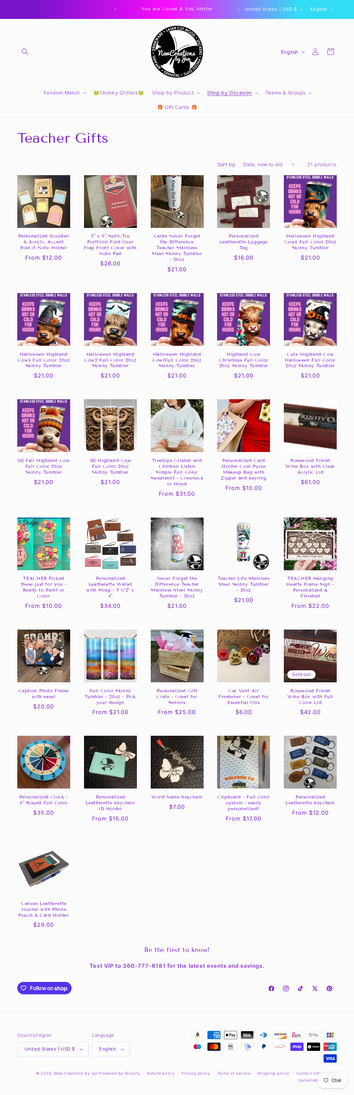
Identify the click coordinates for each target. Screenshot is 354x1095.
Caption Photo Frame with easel (44, 694)
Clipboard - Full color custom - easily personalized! (243, 803)
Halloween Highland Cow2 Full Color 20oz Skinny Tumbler (110, 360)
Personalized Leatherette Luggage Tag (244, 242)
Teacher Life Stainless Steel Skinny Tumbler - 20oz (243, 584)
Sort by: (226, 164)
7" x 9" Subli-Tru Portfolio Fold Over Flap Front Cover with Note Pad (110, 245)
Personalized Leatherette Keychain (310, 800)
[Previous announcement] (115, 9)
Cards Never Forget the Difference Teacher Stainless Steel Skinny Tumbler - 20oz (177, 247)
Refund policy (161, 1073)
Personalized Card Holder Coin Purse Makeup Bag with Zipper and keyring (243, 469)
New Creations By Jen (76, 1073)
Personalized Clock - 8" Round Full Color (43, 800)
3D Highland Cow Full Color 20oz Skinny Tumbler (110, 466)
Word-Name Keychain (177, 797)
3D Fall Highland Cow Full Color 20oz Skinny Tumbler (43, 466)
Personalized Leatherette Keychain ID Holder (110, 803)
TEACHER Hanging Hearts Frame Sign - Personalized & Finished (310, 587)
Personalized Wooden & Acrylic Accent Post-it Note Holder (43, 242)
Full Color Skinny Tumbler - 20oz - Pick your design (110, 696)
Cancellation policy (317, 1080)
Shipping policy (273, 1073)
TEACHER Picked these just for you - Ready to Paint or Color (44, 587)
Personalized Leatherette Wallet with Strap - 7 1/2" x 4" (110, 587)
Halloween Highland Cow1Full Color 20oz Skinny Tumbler (176, 360)
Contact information (316, 1073)
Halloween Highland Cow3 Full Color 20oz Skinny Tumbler (43, 360)
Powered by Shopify (119, 1073)
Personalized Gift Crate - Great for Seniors (177, 696)
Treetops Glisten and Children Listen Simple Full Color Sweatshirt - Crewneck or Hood (177, 472)
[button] (24, 51)
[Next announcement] (238, 9)
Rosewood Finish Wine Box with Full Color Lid (310, 696)
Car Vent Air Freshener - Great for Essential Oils (243, 696)
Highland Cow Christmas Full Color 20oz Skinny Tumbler (243, 360)
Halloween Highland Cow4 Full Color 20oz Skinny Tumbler (310, 242)
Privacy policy (195, 1073)
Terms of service (234, 1073)
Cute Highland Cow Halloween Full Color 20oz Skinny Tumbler (310, 360)
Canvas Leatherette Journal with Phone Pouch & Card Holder (43, 909)
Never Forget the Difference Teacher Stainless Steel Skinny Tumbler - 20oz (177, 587)
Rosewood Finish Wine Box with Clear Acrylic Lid (310, 466)
